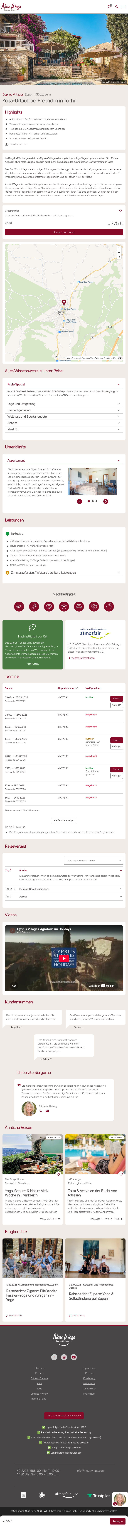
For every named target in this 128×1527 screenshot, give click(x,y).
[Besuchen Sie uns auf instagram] (64, 1357)
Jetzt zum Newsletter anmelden (64, 1415)
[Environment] (94, 607)
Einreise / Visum (39, 1394)
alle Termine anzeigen (64, 820)
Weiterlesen (15, 1315)
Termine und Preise (64, 232)
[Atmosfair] (66, 1495)
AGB (39, 1388)
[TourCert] (41, 1495)
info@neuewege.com (91, 1470)
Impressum (89, 1394)
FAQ (39, 1383)
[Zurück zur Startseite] (11, 7)
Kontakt (39, 1373)
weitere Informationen (83, 658)
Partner (89, 1373)
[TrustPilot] (98, 1495)
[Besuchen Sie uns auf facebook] (54, 1357)
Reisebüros (89, 1383)
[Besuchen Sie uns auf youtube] (74, 1357)
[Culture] (79, 607)
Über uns (39, 1368)
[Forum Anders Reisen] (23, 1495)
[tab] (89, 501)
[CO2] (34, 607)
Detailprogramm (18, 144)
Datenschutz (89, 1388)
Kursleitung (89, 1378)
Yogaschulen (89, 1368)
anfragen (116, 705)
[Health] (64, 607)
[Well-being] (109, 607)
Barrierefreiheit (39, 1398)
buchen (116, 699)
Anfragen (118, 1521)
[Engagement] (49, 607)
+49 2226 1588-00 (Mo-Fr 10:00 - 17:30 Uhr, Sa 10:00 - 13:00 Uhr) (38, 1472)
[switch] (58, 1174)
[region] (64, 870)
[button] (124, 7)
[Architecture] (19, 607)
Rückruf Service (39, 1378)
